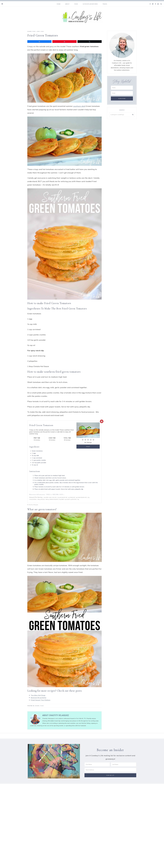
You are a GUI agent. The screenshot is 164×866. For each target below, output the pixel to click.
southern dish (79, 106)
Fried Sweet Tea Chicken (40, 700)
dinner (29, 31)
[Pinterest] (156, 1)
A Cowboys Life (82, 16)
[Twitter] (153, 1)
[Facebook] (150, 1)
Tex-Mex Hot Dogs (38, 695)
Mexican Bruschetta (38, 698)
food (34, 31)
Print (88, 446)
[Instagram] (158, 1)
